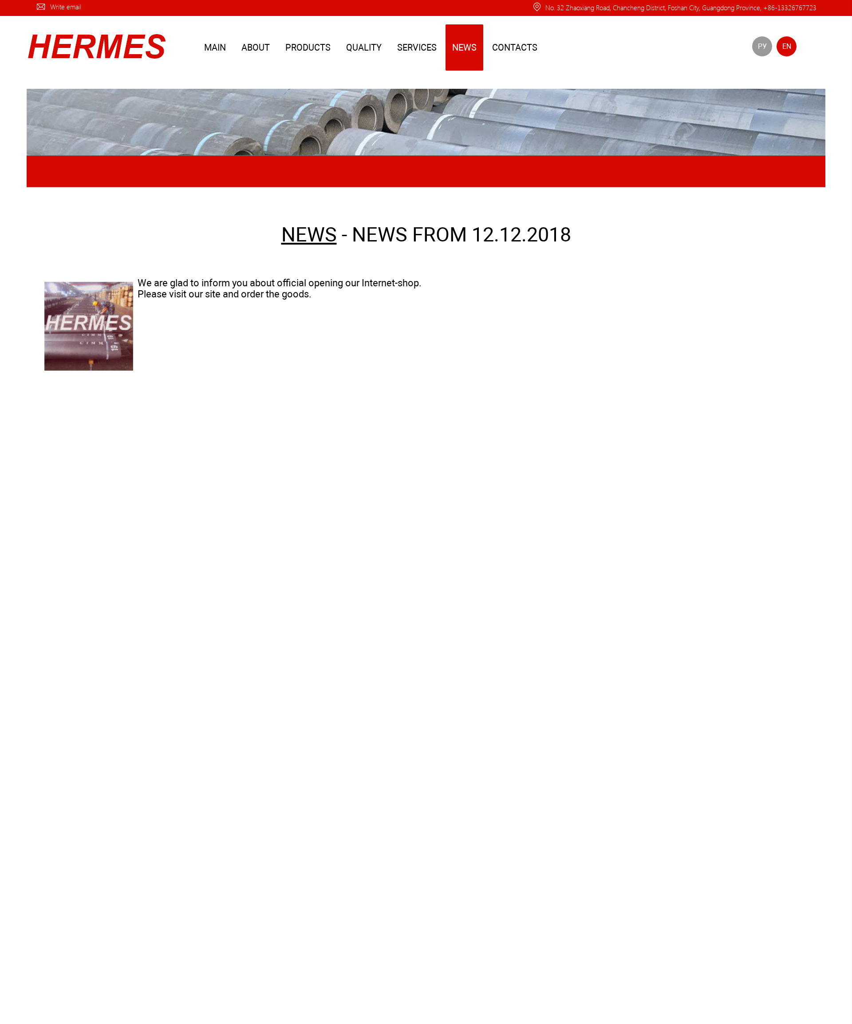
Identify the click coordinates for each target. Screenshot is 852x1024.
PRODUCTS (308, 47)
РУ (762, 46)
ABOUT (255, 47)
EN (786, 46)
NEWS (464, 47)
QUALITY (364, 47)
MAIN (215, 47)
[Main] (96, 62)
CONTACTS (514, 47)
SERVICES (417, 47)
